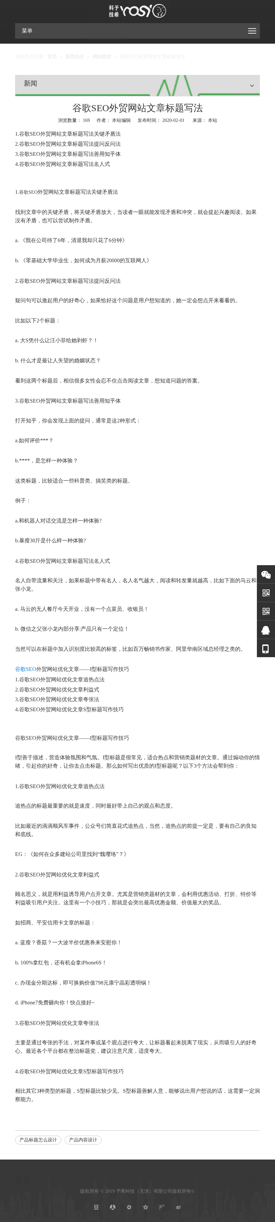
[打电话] (266, 648)
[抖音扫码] (266, 593)
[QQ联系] (266, 630)
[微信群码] (266, 611)
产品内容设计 (83, 1139)
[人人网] (113, 1207)
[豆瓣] (96, 1207)
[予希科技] (137, 11)
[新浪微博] (178, 1207)
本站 (212, 120)
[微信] (266, 574)
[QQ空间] (146, 1207)
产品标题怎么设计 (38, 1139)
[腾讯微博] (162, 1207)
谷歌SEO (28, 192)
